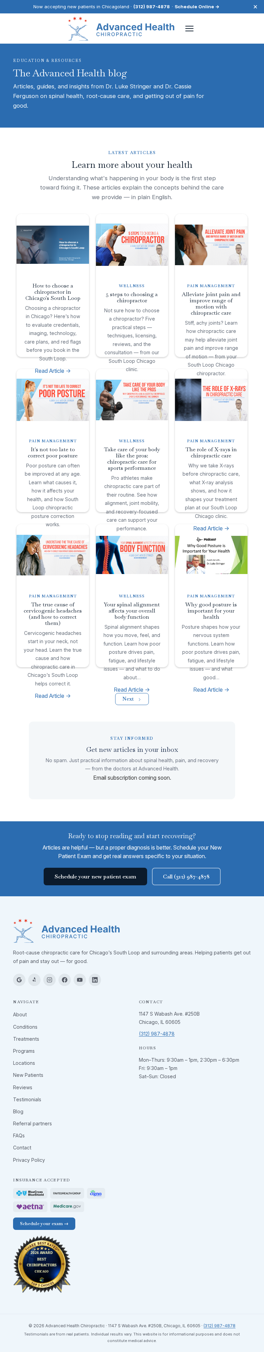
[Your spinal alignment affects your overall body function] (132, 555)
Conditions (25, 1027)
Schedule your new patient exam (95, 876)
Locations (24, 1063)
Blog (18, 1111)
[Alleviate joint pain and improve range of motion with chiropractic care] (211, 245)
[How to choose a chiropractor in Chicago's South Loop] (52, 245)
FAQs (19, 1135)
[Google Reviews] (19, 980)
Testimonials (27, 1099)
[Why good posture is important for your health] (211, 555)
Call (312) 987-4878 (186, 876)
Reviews (22, 1087)
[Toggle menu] (189, 28)
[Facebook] (64, 980)
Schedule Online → (197, 6)
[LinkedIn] (95, 980)
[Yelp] (34, 980)
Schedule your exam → (44, 1223)
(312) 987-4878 (151, 6)
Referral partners (32, 1123)
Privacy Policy (29, 1160)
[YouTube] (80, 980)
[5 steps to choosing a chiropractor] (132, 245)
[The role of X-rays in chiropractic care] (211, 400)
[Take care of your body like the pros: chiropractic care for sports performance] (132, 400)
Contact (22, 1147)
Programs (24, 1051)
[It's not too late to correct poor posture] (52, 400)
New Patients (28, 1075)
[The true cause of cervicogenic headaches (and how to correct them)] (52, 555)
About (20, 1014)
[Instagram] (49, 980)
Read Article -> (53, 695)
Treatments (26, 1039)
